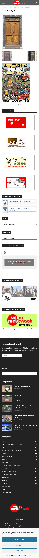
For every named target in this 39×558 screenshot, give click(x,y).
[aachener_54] (12, 49)
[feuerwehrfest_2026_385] (19, 82)
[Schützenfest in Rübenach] (7, 388)
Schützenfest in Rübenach (22, 386)
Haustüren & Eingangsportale (15, 7)
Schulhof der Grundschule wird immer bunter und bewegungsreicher (24, 398)
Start (3, 7)
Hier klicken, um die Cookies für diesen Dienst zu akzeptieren (19, 263)
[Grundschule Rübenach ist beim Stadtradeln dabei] (7, 408)
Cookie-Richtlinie (11, 555)
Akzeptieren (19, 540)
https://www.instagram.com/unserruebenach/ (17, 329)
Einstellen (19, 551)
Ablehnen (19, 545)
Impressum (32, 555)
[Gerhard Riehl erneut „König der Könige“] (7, 418)
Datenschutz (22, 555)
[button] (3, 2)
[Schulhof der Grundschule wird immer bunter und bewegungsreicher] (7, 398)
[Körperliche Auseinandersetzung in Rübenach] (7, 427)
